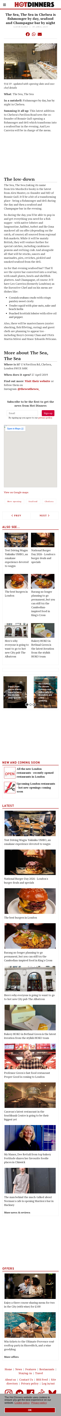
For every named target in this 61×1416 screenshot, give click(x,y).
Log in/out (48, 1383)
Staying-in (25, 1373)
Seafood (33, 501)
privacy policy (45, 417)
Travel (39, 1373)
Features (30, 1369)
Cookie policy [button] (22, 1402)
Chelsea (49, 501)
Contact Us (26, 1379)
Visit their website (37, 381)
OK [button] (30, 1410)
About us (10, 1379)
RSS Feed (42, 1379)
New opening (14, 501)
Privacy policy (29, 1383)
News (18, 1369)
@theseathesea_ (28, 389)
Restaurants (46, 1369)
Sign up (48, 413)
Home (8, 1369)
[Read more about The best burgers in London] (16, 581)
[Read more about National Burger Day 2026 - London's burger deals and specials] (42, 540)
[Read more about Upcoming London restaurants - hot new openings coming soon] (9, 787)
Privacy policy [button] (39, 1402)
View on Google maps (16, 492)
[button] (21, 34)
